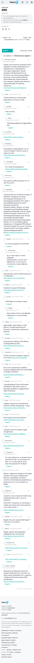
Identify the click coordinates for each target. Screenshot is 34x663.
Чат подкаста (5, 635)
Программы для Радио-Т (8, 642)
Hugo (9, 609)
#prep (28, 39)
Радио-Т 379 (7, 37)
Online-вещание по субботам (9, 633)
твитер (11, 652)
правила (24, 20)
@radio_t (9, 649)
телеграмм (17, 652)
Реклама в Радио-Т (6, 657)
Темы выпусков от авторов (9, 645)
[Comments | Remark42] (17, 319)
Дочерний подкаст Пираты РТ (9, 637)
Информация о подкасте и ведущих (11, 630)
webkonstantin (11, 608)
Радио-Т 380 (27, 37)
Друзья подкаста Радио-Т (8, 640)
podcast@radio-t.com (11, 39)
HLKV (10, 606)
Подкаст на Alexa (6, 654)
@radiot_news (17, 649)
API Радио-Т (4, 647)
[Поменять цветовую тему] (22, 2)
